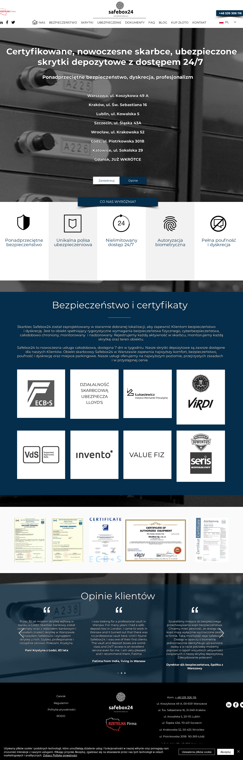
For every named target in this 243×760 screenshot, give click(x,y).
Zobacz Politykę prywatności (60, 755)
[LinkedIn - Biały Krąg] (229, 705)
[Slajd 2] (121, 673)
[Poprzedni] (21, 633)
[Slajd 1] (118, 673)
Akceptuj (225, 752)
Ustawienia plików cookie (197, 752)
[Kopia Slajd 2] (124, 673)
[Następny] (221, 633)
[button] (118, 201)
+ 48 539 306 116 (185, 697)
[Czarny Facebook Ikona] (7, 22)
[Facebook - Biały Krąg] (236, 705)
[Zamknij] (238, 752)
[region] (41, 393)
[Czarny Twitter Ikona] (13, 22)
